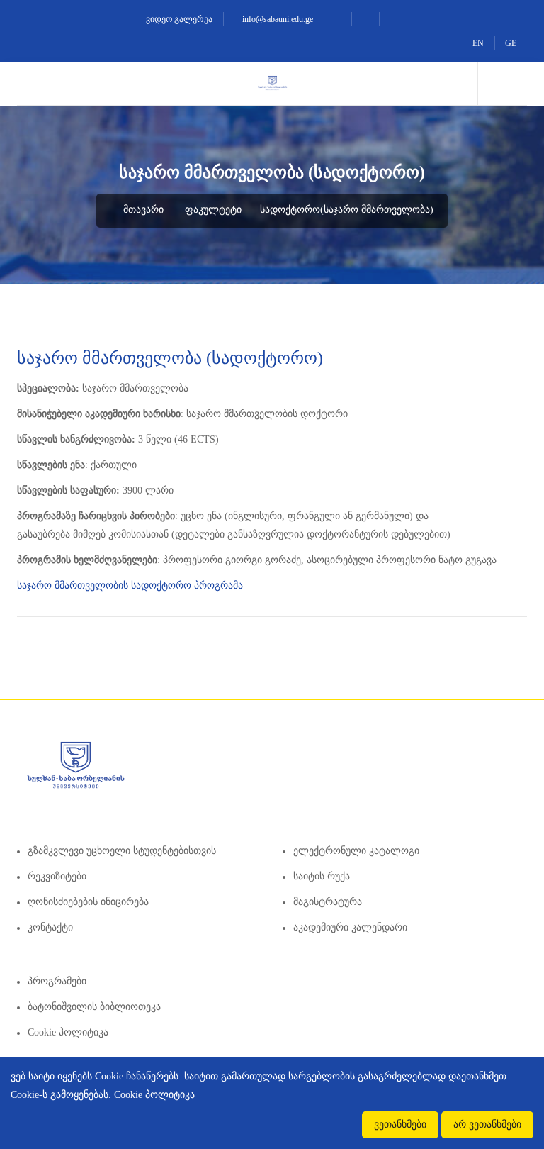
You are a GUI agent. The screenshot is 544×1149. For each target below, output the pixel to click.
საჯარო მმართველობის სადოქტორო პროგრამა (130, 585)
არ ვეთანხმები (487, 1124)
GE (510, 43)
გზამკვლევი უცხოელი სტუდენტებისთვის (122, 850)
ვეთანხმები (400, 1124)
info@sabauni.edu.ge (276, 19)
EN (478, 43)
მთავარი (142, 209)
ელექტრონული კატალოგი (356, 850)
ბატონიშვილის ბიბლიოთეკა (94, 1006)
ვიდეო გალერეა (178, 19)
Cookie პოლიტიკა (68, 1032)
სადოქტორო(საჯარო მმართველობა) (347, 209)
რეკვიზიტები (57, 876)
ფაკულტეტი (213, 209)
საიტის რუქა (321, 876)
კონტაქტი (50, 927)
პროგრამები (57, 981)
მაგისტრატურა (327, 902)
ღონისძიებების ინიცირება (88, 902)
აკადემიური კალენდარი (350, 927)
